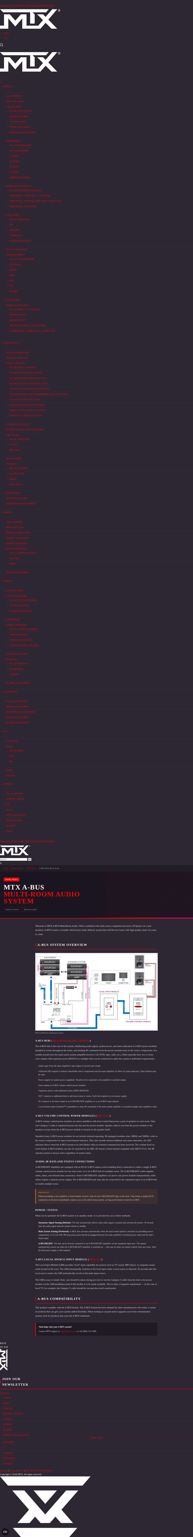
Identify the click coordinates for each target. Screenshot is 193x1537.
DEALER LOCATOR (10, 6)
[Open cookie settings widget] (5, 1531)
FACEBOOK (8, 1442)
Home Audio (31, 868)
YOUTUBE (8, 1453)
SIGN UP (4, 1393)
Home (6, 868)
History (6, 1403)
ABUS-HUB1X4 (80, 1040)
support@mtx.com (68, 1331)
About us (7, 1398)
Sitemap (4, 1470)
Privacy (12, 1470)
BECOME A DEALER (31, 6)
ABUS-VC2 (103, 1115)
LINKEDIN (8, 1464)
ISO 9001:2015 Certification (38, 1470)
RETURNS (8, 1430)
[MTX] (96, 19)
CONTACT (8, 1419)
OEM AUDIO (48, 6)
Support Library (17, 868)
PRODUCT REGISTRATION (16, 1435)
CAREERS (8, 1408)
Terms (21, 1470)
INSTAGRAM (9, 1458)
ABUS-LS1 (95, 1259)
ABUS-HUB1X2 (61, 1040)
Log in (6, 33)
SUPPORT (7, 1424)
